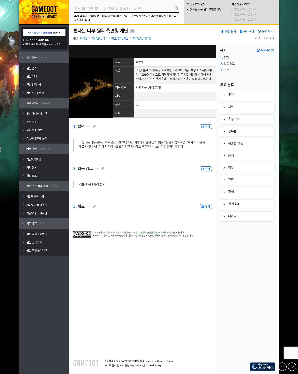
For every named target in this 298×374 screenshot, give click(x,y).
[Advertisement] (142, 51)
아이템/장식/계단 (118, 38)
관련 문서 (230, 31)
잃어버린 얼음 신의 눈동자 (126, 16)
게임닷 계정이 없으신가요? (37, 40)
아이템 (83, 38)
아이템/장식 (98, 38)
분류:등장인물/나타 (99, 16)
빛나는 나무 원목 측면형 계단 (206, 9)
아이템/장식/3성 (141, 38)
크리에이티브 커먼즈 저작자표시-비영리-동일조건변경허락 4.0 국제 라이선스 (138, 232)
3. (75, 206)
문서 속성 (248, 31)
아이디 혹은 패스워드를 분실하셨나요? (42, 44)
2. (75, 169)
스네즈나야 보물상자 (154, 16)
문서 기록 (267, 31)
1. (75, 127)
